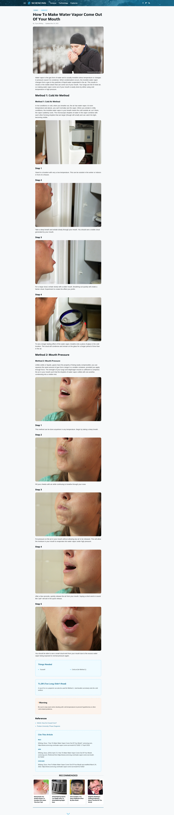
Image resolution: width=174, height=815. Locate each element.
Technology (63, 3)
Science (53, 3)
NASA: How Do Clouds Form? (47, 723)
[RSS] (149, 3)
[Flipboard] (146, 3)
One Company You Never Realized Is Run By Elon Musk (77, 798)
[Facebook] (143, 3)
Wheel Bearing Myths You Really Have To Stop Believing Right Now (58, 799)
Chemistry (44, 10)
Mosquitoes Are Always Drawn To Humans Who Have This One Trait (40, 799)
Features (73, 3)
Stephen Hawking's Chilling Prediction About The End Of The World (95, 799)
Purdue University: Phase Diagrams (48, 726)
